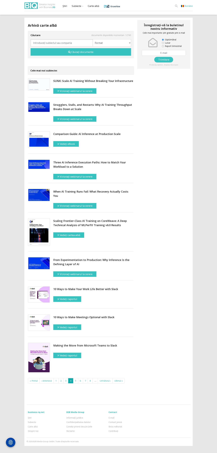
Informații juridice (74, 417)
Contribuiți (113, 431)
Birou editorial (115, 426)
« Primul (34, 380)
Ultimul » (118, 380)
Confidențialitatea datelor (78, 422)
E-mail (111, 417)
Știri (65, 6)
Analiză (167, 65)
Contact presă (115, 422)
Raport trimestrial (173, 46)
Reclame (70, 431)
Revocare (174, 65)
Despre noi (33, 431)
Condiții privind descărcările (79, 426)
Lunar (167, 42)
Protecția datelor (156, 65)
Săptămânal (170, 39)
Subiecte (77, 6)
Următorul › (105, 380)
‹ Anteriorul (46, 380)
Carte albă (93, 6)
